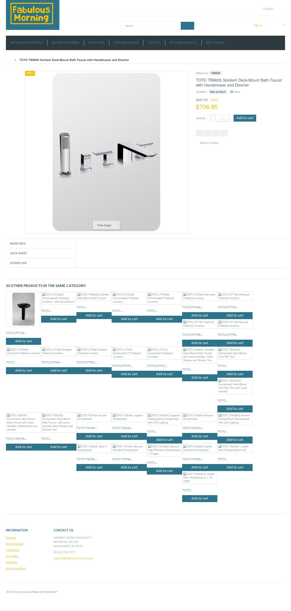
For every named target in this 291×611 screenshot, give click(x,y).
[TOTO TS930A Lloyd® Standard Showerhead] (199, 448)
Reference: (202, 73)
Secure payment (16, 568)
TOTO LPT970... (122, 365)
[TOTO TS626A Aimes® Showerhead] (199, 417)
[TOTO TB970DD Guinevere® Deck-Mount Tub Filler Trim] (235, 353)
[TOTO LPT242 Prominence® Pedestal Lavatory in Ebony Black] (23, 309)
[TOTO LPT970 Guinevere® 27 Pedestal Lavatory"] (129, 353)
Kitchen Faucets (183, 42)
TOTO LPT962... (86, 362)
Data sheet (18, 253)
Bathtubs (96, 42)
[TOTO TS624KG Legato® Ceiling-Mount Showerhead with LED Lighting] (164, 418)
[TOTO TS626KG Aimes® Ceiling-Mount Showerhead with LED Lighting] (235, 418)
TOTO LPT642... (192, 307)
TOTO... (46, 310)
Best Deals (215, 42)
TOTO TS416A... (87, 428)
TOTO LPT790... (227, 334)
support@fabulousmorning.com (73, 558)
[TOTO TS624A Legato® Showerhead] (129, 417)
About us (11, 562)
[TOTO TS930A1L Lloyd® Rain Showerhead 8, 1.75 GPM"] (199, 477)
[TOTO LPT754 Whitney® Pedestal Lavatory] (235, 296)
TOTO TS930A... (192, 459)
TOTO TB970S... (16, 438)
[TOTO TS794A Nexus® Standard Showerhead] (129, 448)
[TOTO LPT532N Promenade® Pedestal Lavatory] (164, 298)
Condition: (201, 91)
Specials (11, 537)
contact (268, 8)
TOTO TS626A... (192, 428)
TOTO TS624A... (122, 428)
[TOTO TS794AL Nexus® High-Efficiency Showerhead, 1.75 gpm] (164, 450)
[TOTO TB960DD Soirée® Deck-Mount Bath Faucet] (94, 296)
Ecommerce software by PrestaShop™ (36, 592)
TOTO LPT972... (157, 365)
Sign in (258, 25)
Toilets (154, 42)
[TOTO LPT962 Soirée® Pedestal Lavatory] (94, 351)
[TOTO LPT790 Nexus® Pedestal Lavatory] (235, 324)
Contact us (12, 550)
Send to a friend (209, 143)
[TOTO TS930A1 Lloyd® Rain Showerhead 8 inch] (235, 448)
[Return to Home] (10, 60)
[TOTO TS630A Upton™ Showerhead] (94, 448)
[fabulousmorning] (32, 15)
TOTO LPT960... (51, 362)
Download (18, 263)
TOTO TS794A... (122, 459)
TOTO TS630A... (87, 459)
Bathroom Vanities (26, 42)
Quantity (201, 118)
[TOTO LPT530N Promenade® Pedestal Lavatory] (129, 298)
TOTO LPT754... (227, 307)
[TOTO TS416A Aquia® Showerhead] (94, 417)
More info (18, 243)
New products (14, 543)
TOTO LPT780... (192, 334)
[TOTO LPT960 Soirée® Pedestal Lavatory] (58, 351)
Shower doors (126, 42)
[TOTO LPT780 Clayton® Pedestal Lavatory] (199, 324)
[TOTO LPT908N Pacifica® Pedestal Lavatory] (23, 351)
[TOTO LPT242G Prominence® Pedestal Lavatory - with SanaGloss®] (58, 298)
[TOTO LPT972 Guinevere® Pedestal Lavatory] (164, 353)
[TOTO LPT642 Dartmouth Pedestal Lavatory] (199, 296)
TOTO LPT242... (16, 333)
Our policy (12, 556)
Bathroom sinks (65, 42)
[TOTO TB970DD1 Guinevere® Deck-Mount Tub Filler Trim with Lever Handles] (235, 386)
